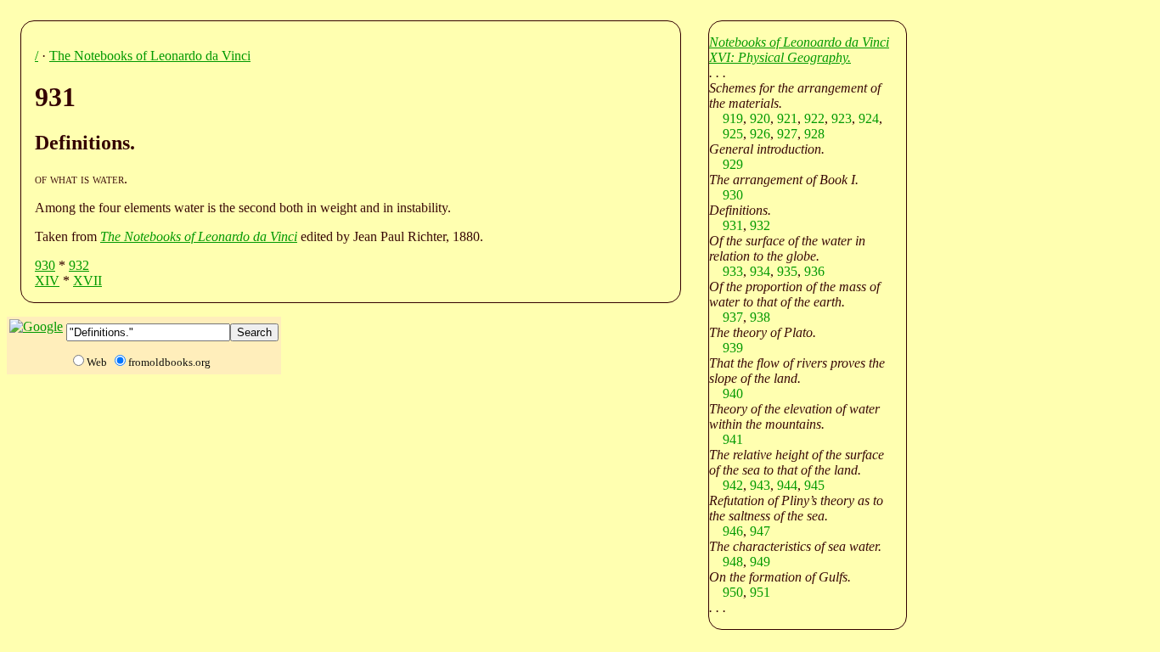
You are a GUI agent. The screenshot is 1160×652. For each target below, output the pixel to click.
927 (787, 133)
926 (760, 133)
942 (733, 485)
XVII (87, 280)
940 (733, 393)
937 (733, 317)
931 (733, 225)
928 (814, 133)
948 (733, 561)
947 (760, 531)
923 (841, 118)
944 (787, 485)
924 (869, 118)
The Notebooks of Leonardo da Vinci (150, 55)
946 (733, 531)
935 (787, 271)
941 (733, 439)
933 (733, 271)
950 (733, 592)
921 (787, 118)
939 (733, 347)
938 (760, 317)
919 (733, 118)
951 (760, 592)
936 (814, 271)
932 (79, 265)
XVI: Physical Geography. (780, 57)
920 (760, 118)
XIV (47, 280)
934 (760, 271)
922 (814, 118)
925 (733, 133)
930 (45, 265)
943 (760, 485)
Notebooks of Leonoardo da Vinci (799, 42)
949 (760, 561)
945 (814, 485)
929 (733, 164)
